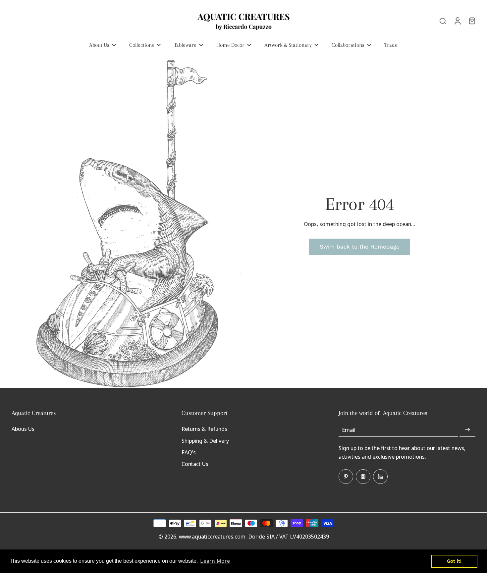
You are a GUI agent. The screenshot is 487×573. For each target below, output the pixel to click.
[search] (442, 20)
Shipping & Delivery (205, 440)
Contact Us (195, 464)
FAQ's (189, 452)
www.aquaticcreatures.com (212, 536)
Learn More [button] (215, 561)
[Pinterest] (346, 476)
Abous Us (23, 428)
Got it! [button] (454, 561)
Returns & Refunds (204, 428)
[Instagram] (363, 476)
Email (348, 429)
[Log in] (457, 20)
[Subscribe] (467, 429)
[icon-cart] (471, 20)
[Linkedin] (380, 476)
